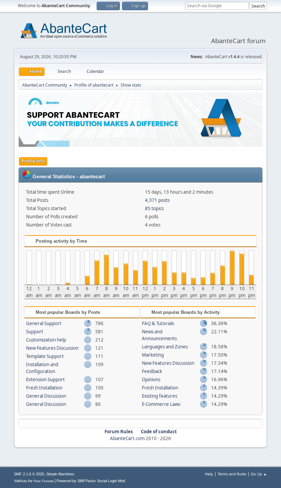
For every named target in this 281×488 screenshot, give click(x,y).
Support (34, 332)
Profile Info (33, 161)
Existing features (159, 396)
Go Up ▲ (259, 473)
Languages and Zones (165, 347)
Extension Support (45, 379)
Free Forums (43, 481)
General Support (43, 323)
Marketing (153, 355)
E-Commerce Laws (161, 404)
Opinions (151, 379)
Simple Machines (60, 474)
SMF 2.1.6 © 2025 (29, 474)
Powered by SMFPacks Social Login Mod (91, 481)
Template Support (45, 356)
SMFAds (20, 481)
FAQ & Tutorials (158, 323)
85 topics (154, 208)
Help (209, 473)
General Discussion (46, 396)
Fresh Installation (44, 388)
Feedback (152, 371)
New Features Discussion (52, 348)
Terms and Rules (232, 473)
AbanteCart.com (127, 438)
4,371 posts (157, 200)
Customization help (46, 340)
